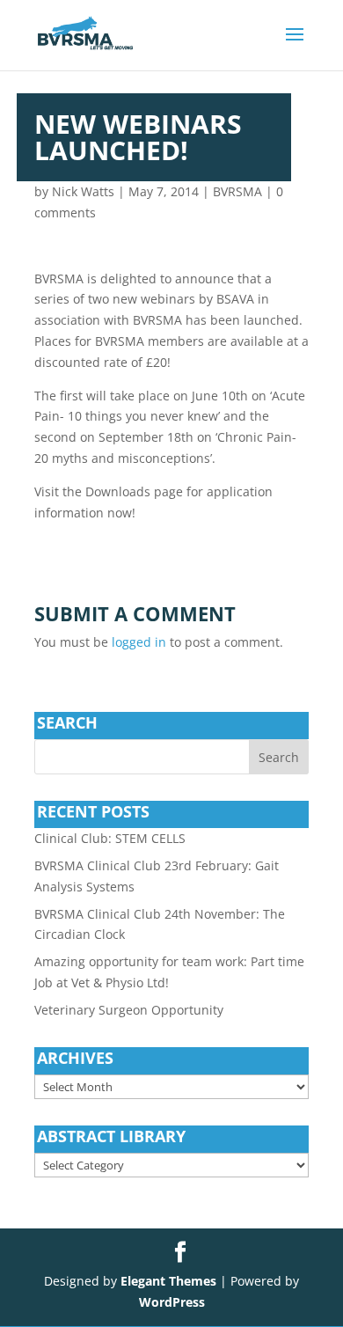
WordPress (172, 1302)
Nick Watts (83, 191)
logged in (139, 642)
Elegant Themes (168, 1280)
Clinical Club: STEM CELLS (110, 838)
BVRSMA (237, 191)
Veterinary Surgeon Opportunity (128, 1009)
